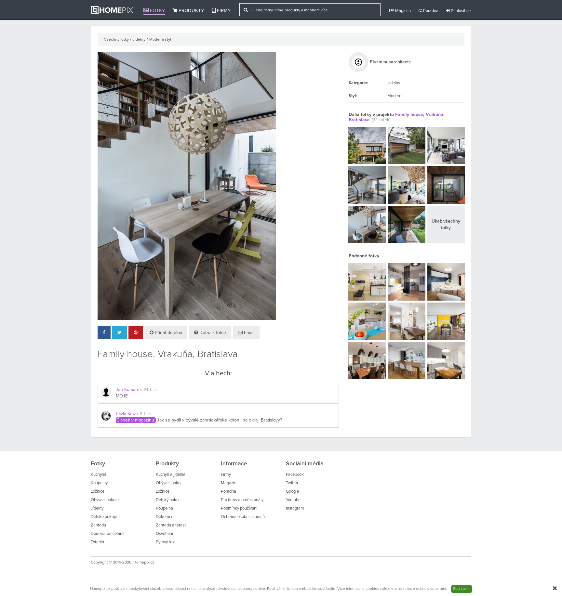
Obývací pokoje (105, 500)
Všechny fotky (116, 40)
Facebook (295, 475)
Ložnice (97, 491)
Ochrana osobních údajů (243, 517)
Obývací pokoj (168, 483)
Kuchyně (98, 475)
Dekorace (164, 517)
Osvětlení (164, 534)
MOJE (122, 396)
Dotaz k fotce (212, 332)
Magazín (402, 11)
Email (248, 332)
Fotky (157, 10)
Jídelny (139, 40)
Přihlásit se (460, 11)
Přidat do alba (168, 332)
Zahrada (98, 525)
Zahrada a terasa (171, 525)
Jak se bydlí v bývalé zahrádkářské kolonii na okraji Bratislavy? (219, 420)
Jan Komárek (129, 389)
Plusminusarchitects (390, 62)
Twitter (292, 483)
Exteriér (97, 542)
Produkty (190, 10)
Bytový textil (167, 542)
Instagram (295, 508)
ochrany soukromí (431, 589)
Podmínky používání (239, 508)
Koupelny (99, 483)
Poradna (430, 11)
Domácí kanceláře (107, 534)
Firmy (223, 10)
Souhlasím (461, 589)
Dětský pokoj (168, 500)
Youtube (293, 500)
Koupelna (164, 508)
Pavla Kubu (127, 413)
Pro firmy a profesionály (242, 500)
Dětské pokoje (104, 517)
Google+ (293, 491)
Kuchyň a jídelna (170, 475)
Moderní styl (160, 40)
